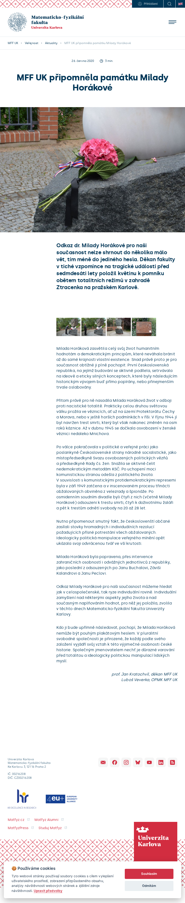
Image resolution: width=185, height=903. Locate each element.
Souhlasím (149, 874)
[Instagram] (126, 762)
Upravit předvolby (48, 891)
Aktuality (51, 43)
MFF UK (13, 43)
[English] (180, 4)
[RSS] (172, 762)
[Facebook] (114, 762)
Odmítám (149, 886)
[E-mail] (103, 762)
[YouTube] (149, 762)
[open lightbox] (68, 327)
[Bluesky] (138, 762)
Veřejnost (31, 43)
